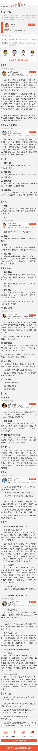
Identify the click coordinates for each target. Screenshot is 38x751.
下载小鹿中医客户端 (19, 740)
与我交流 (31, 24)
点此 (31, 17)
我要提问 (32, 72)
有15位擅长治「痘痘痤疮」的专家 (18, 60)
